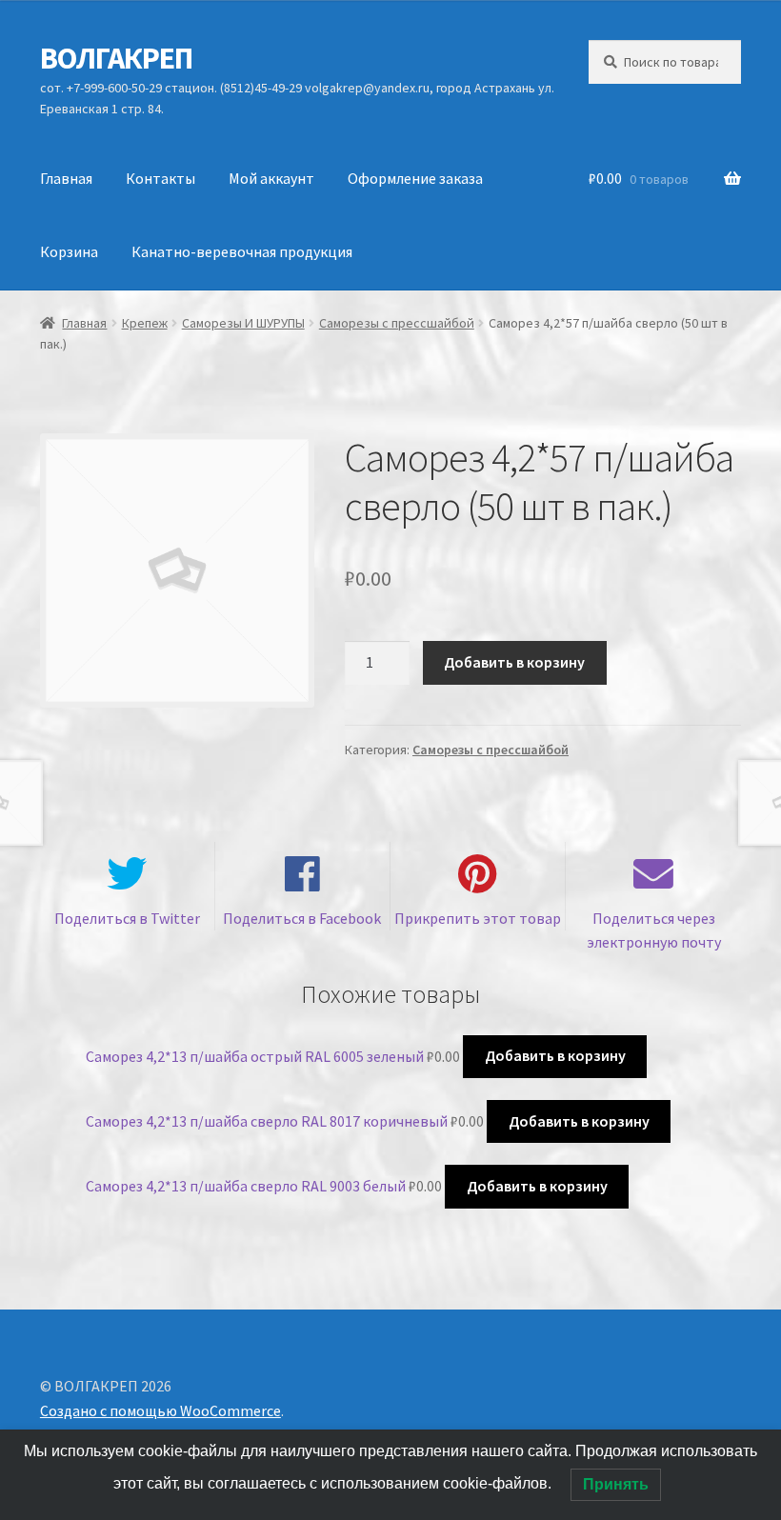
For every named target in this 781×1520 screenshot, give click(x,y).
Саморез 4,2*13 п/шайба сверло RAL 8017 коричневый (267, 1120)
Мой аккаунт (271, 178)
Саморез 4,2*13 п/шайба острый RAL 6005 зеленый (255, 1055)
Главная (66, 178)
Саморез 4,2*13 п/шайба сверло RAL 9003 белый (246, 1185)
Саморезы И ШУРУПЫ (243, 322)
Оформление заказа (415, 178)
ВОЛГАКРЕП (116, 58)
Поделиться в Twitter (127, 918)
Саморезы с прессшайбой (396, 322)
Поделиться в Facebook (302, 918)
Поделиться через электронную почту (654, 930)
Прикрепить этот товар (477, 918)
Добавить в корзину (514, 661)
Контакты (160, 178)
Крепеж (145, 322)
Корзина (69, 251)
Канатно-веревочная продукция (241, 251)
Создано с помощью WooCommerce (160, 1410)
